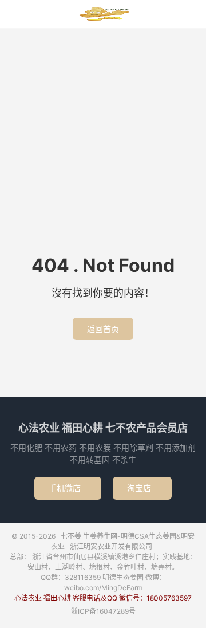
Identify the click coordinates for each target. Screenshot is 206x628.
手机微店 (68, 488)
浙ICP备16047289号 (103, 611)
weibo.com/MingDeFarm (103, 587)
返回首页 (103, 329)
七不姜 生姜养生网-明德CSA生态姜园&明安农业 (103, 14)
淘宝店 (142, 488)
